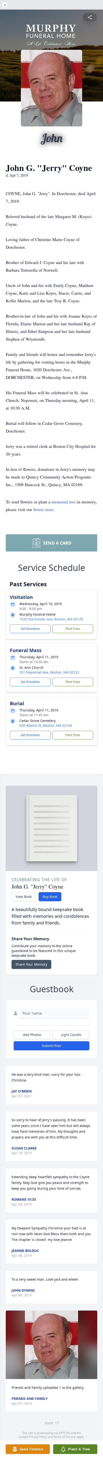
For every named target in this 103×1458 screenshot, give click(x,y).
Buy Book (50, 896)
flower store (43, 509)
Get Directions (30, 629)
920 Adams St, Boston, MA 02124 (45, 725)
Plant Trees (72, 629)
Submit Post (51, 1045)
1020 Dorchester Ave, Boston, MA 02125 (51, 619)
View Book (24, 896)
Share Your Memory (31, 964)
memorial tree (64, 502)
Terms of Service (64, 1437)
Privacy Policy (38, 1437)
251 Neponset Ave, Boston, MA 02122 (49, 672)
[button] (51, 1345)
